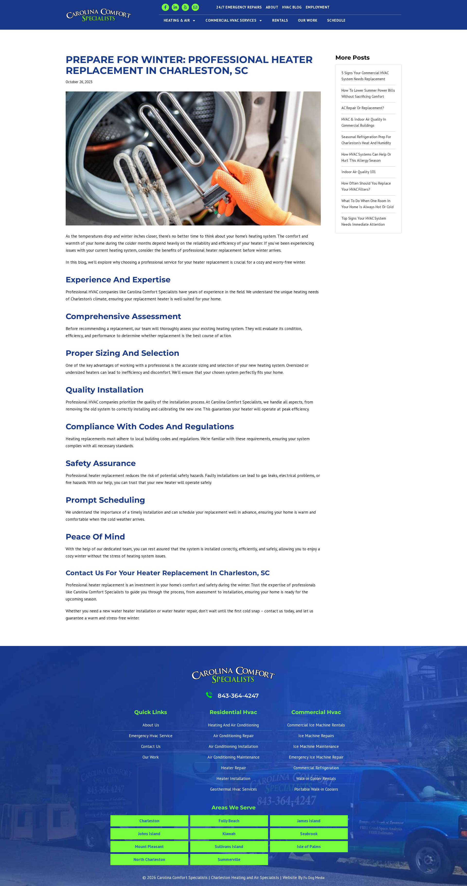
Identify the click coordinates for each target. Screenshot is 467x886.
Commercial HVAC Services (231, 20)
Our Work (307, 20)
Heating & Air (177, 20)
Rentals (280, 20)
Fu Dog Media (314, 877)
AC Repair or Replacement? (362, 108)
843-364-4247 (238, 695)
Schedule (336, 20)
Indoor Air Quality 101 (358, 172)
